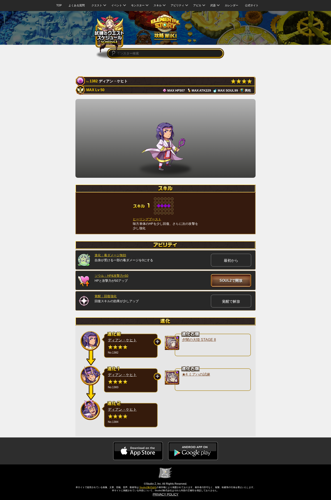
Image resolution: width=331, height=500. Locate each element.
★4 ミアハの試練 (196, 374)
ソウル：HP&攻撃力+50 (111, 275)
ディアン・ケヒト (122, 340)
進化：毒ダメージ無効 (110, 255)
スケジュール (109, 33)
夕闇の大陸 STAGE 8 (199, 340)
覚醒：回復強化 (106, 296)
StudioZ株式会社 (147, 487)
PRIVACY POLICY (165, 494)
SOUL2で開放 (231, 280)
